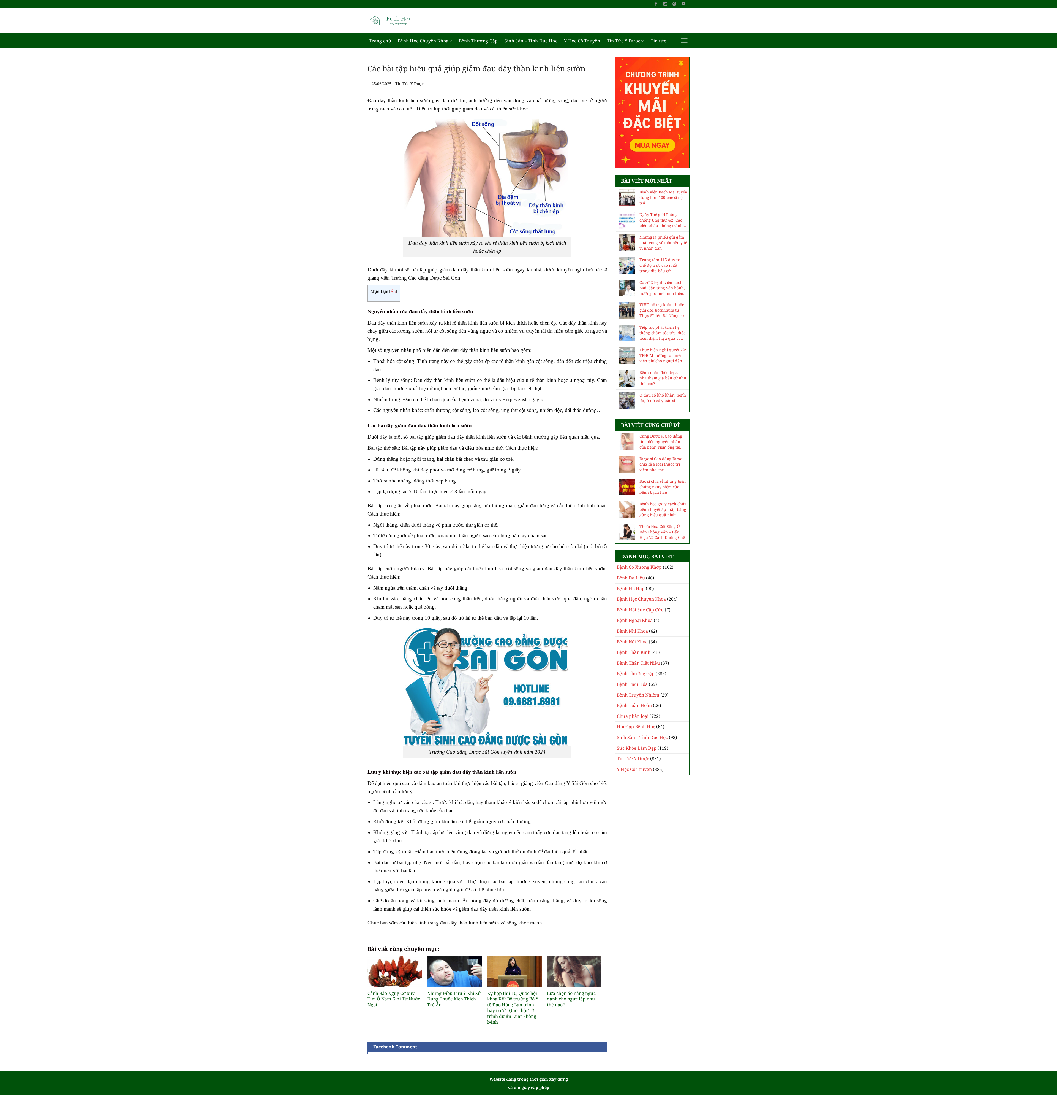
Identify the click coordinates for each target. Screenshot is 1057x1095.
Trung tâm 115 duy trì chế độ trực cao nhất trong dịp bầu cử (660, 265)
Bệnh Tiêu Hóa (632, 684)
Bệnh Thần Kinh (633, 652)
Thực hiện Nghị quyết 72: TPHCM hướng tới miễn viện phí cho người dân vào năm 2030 (662, 355)
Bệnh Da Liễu (631, 578)
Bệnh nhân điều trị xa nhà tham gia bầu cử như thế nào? (662, 378)
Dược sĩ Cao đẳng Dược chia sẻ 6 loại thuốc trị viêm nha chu (660, 464)
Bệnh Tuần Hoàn (634, 705)
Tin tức (658, 41)
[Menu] (684, 40)
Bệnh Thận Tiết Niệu (638, 663)
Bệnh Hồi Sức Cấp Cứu (640, 610)
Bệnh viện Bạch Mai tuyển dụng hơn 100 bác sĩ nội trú (663, 197)
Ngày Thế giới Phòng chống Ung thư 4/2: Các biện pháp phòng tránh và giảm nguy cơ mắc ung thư (663, 220)
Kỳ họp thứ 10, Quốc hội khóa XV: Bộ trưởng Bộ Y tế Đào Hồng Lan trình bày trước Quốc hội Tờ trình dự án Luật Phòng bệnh (512, 1008)
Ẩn (393, 291)
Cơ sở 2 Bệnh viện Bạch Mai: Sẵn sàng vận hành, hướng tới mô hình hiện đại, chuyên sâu (662, 288)
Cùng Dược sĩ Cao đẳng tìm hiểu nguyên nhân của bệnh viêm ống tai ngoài (660, 441)
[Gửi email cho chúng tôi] (665, 4)
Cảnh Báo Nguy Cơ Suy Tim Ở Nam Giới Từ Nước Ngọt (393, 999)
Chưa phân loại (633, 716)
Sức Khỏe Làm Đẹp (636, 748)
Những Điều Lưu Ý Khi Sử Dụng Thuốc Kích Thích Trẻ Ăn (454, 999)
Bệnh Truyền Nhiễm (638, 695)
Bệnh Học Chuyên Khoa (423, 41)
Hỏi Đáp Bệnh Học (636, 727)
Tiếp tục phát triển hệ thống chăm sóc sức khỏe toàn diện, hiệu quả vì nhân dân (662, 333)
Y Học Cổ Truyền (582, 41)
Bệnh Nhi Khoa (632, 631)
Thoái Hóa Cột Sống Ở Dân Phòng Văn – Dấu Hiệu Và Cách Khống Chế (662, 532)
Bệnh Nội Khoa (632, 642)
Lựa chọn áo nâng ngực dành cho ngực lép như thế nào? (571, 999)
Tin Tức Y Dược (623, 41)
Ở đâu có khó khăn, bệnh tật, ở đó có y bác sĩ (662, 397)
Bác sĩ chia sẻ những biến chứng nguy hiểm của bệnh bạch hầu (662, 487)
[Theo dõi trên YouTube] (683, 4)
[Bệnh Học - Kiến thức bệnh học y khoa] (395, 20)
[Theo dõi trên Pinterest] (674, 4)
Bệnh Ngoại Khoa (635, 620)
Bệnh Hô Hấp (631, 589)
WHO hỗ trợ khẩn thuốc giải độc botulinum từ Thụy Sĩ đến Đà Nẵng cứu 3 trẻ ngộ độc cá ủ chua (662, 310)
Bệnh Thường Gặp (478, 41)
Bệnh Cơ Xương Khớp (639, 567)
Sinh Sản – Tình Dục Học (531, 41)
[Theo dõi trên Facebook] (656, 4)
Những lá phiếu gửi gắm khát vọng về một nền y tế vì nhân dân (663, 242)
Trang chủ (380, 41)
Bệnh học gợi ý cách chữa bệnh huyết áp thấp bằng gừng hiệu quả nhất (662, 509)
